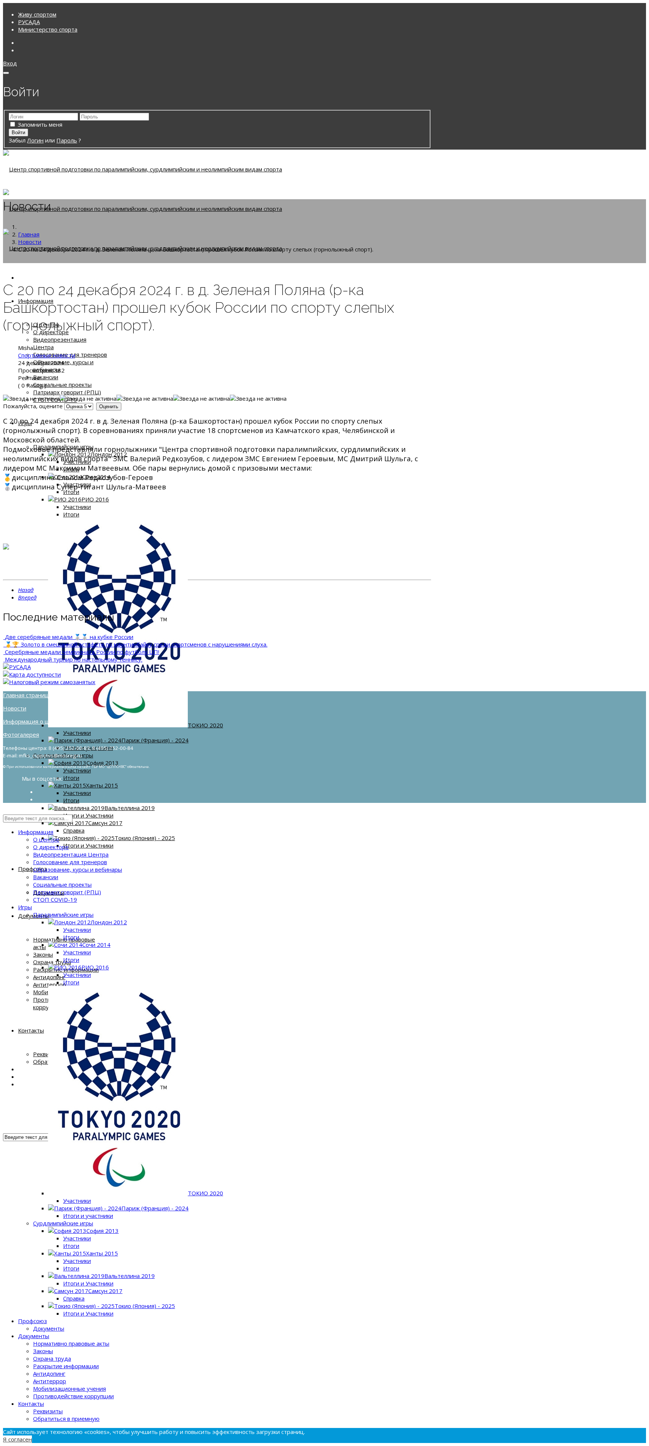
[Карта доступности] (32, 674)
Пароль (66, 140)
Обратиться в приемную (66, 1418)
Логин (35, 140)
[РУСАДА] (17, 667)
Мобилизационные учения (69, 1388)
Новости (14, 708)
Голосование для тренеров (70, 862)
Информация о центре (34, 721)
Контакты (31, 1030)
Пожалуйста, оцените (33, 406)
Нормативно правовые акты (71, 1343)
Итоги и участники (88, 1215)
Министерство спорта (47, 29)
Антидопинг (49, 977)
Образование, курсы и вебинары (77, 869)
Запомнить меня (40, 124)
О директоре (51, 847)
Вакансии (45, 377)
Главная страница (27, 695)
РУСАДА (29, 22)
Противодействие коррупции (73, 1396)
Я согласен (17, 1439)
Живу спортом (37, 14)
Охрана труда (52, 962)
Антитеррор (49, 984)
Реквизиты (48, 1411)
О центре (46, 839)
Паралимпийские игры (63, 914)
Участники (77, 506)
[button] (10, 63)
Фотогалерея (21, 734)
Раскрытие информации (66, 1366)
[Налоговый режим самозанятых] (49, 682)
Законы (43, 954)
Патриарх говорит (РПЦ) (67, 392)
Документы (48, 1328)
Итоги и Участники (88, 815)
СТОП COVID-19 (55, 899)
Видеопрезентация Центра (71, 854)
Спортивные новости (46, 355)
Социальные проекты (62, 384)
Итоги (71, 491)
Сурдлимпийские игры (63, 1223)
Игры (25, 907)
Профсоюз (32, 868)
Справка (74, 830)
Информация (35, 832)
